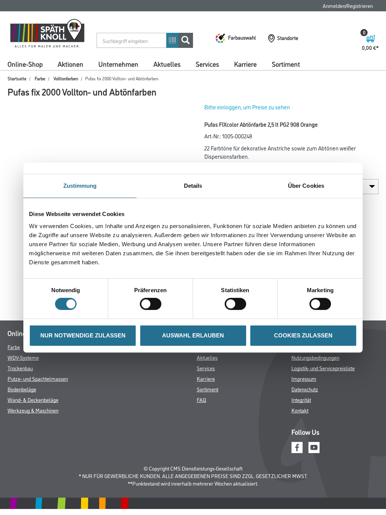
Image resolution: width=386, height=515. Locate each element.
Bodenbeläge (22, 388)
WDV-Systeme (23, 357)
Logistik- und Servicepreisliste (323, 367)
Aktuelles (167, 63)
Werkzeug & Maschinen (33, 410)
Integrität (301, 399)
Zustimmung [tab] (80, 185)
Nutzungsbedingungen (315, 357)
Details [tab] (193, 185)
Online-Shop (25, 63)
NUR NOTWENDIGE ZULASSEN (83, 335)
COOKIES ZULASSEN (303, 335)
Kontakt (299, 410)
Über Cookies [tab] (306, 185)
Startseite (17, 78)
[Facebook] (297, 446)
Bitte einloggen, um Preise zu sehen (247, 107)
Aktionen (70, 63)
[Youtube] (314, 446)
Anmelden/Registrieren (348, 5)
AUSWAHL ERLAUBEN (193, 335)
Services (207, 63)
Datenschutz (304, 388)
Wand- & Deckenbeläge (33, 399)
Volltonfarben (66, 78)
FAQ (201, 399)
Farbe (40, 78)
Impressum (303, 378)
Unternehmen (118, 63)
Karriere (245, 63)
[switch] (152, 304)
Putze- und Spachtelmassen (38, 378)
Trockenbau (20, 367)
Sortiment (286, 63)
